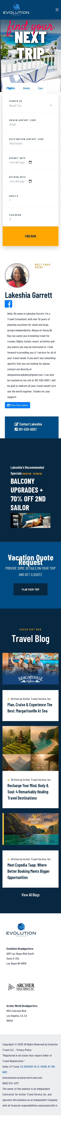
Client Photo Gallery (19, 405)
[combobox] (30, 105)
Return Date (17, 177)
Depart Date (17, 158)
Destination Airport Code (26, 139)
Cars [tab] (40, 88)
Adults (14, 196)
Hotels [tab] (26, 88)
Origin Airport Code (22, 120)
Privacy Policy (24, 1050)
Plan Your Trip (30, 589)
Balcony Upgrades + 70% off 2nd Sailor (28, 494)
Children (15, 215)
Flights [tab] (11, 88)
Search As (15, 101)
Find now (30, 236)
